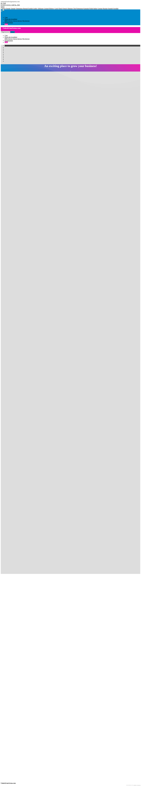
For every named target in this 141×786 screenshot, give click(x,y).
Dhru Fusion (137, 785)
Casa (6, 35)
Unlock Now (8, 184)
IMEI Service (9, 39)
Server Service (17, 39)
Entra (6, 42)
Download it (49, 390)
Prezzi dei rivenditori (11, 37)
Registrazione (9, 40)
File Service (26, 39)
